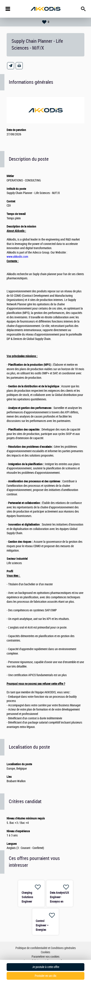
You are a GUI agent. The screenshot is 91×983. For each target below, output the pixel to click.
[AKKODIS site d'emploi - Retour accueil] (45, 8)
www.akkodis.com (17, 257)
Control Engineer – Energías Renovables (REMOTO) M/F (44, 929)
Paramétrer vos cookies (45, 957)
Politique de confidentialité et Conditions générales (45, 948)
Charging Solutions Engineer (27, 897)
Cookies (45, 952)
